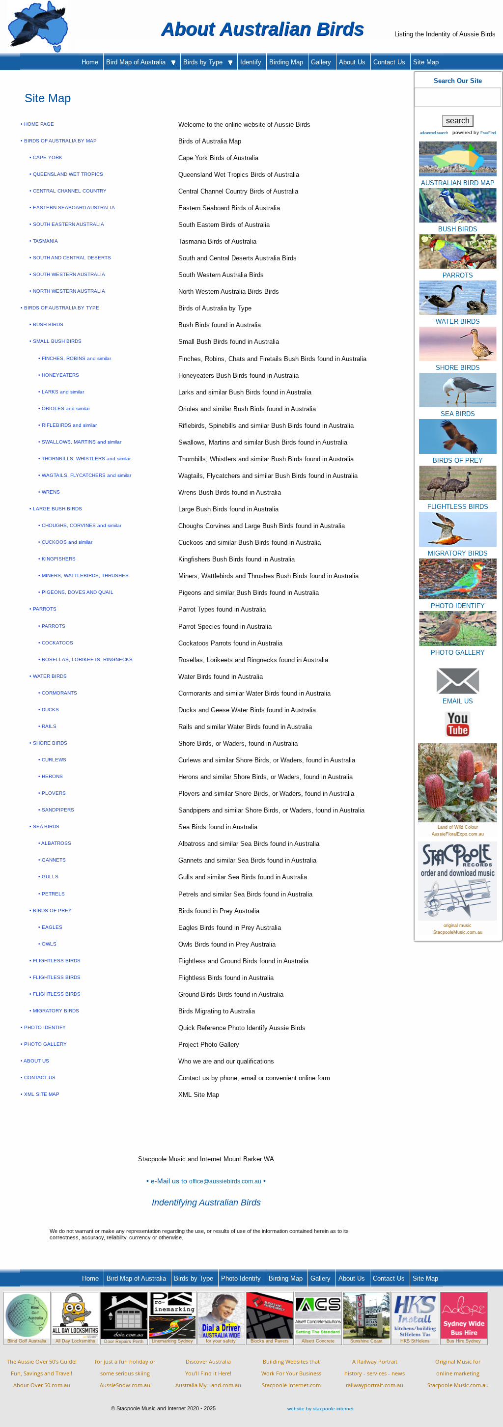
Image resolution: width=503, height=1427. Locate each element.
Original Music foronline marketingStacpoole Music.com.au (458, 1373)
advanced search (434, 133)
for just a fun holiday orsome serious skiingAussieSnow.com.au (125, 1373)
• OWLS (47, 944)
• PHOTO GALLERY (44, 1044)
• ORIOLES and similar (64, 408)
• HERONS (50, 776)
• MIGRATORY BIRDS (54, 1010)
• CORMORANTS (57, 693)
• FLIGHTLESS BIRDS (55, 960)
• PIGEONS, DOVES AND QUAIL (75, 592)
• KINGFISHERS (57, 558)
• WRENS (49, 492)
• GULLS (48, 876)
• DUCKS (48, 709)
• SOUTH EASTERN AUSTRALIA (66, 224)
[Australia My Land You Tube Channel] (458, 723)
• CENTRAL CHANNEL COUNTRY (68, 191)
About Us (352, 62)
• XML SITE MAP (40, 1094)
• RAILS (47, 726)
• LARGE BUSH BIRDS (55, 508)
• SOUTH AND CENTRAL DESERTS (70, 257)
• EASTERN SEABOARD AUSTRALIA (72, 207)
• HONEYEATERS (58, 375)
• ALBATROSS (54, 843)
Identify (250, 62)
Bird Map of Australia (138, 62)
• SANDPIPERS (56, 809)
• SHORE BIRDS (48, 743)
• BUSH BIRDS (46, 324)
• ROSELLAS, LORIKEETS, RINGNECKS (85, 659)
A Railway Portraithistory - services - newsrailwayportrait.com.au (374, 1373)
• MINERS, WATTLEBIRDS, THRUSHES (83, 575)
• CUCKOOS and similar (65, 542)
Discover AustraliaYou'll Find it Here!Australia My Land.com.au (208, 1373)
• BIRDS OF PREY (50, 910)
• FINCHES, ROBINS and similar (74, 358)
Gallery (321, 62)
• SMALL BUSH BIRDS (55, 341)
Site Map (426, 62)
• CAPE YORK (45, 157)
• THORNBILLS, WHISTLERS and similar (84, 458)
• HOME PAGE (37, 124)
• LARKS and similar (61, 391)
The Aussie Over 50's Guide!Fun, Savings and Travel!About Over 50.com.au (42, 1373)
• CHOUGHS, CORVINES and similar (79, 525)
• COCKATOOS (55, 642)
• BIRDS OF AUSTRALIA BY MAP (59, 140)
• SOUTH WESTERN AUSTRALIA (67, 274)
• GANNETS (52, 860)
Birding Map (286, 62)
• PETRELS (51, 893)
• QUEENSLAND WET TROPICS (66, 174)
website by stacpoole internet (320, 1408)
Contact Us (389, 62)
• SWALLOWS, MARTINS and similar (79, 442)
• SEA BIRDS (44, 826)
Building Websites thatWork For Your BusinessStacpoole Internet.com (291, 1373)
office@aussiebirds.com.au (225, 1181)
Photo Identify (241, 1278)
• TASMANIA (43, 241)
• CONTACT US (38, 1077)
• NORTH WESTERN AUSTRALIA (67, 291)
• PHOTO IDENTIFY (43, 1027)
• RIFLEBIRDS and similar (67, 425)
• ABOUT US (35, 1060)
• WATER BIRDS (48, 676)
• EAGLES (50, 927)
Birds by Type (205, 62)
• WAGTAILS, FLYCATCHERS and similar (84, 475)
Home (90, 62)
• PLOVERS (52, 793)
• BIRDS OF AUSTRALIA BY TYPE (60, 307)
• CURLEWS (52, 759)
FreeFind (488, 133)
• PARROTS (42, 609)
